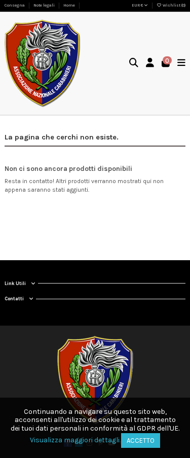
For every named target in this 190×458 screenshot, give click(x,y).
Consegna (15, 5)
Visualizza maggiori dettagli (75, 440)
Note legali (44, 5)
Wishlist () (173, 5)
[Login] (150, 63)
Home (69, 5)
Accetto (141, 440)
